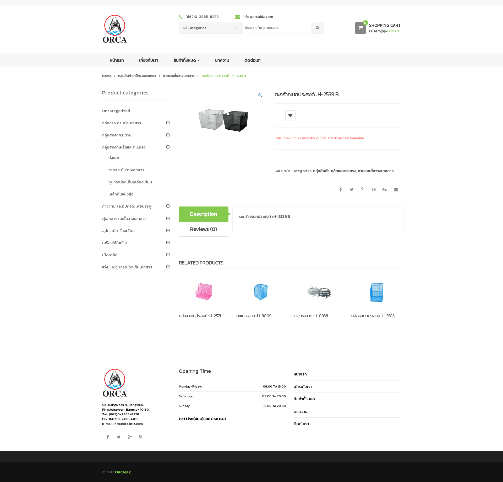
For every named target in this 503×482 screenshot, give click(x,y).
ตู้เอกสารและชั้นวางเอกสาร (124, 218)
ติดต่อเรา (252, 60)
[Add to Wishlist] (196, 328)
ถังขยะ (113, 158)
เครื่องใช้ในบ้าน (114, 243)
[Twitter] (118, 437)
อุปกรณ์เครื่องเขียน (118, 230)
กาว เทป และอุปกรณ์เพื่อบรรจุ (126, 206)
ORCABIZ (123, 472)
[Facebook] (107, 437)
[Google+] (129, 437)
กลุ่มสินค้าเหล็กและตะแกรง (137, 75)
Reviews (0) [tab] (203, 229)
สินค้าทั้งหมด (185, 60)
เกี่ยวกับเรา (148, 60)
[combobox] (276, 28)
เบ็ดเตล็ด (110, 255)
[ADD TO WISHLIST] (290, 115)
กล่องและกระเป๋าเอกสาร (121, 123)
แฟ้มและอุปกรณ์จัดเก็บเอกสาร (127, 267)
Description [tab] (203, 214)
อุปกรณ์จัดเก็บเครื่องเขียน (130, 182)
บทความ (222, 60)
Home (106, 75)
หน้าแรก (117, 60)
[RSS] (140, 437)
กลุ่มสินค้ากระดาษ (117, 135)
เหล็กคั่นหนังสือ (121, 194)
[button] (260, 96)
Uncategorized (116, 111)
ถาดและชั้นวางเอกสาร (179, 75)
